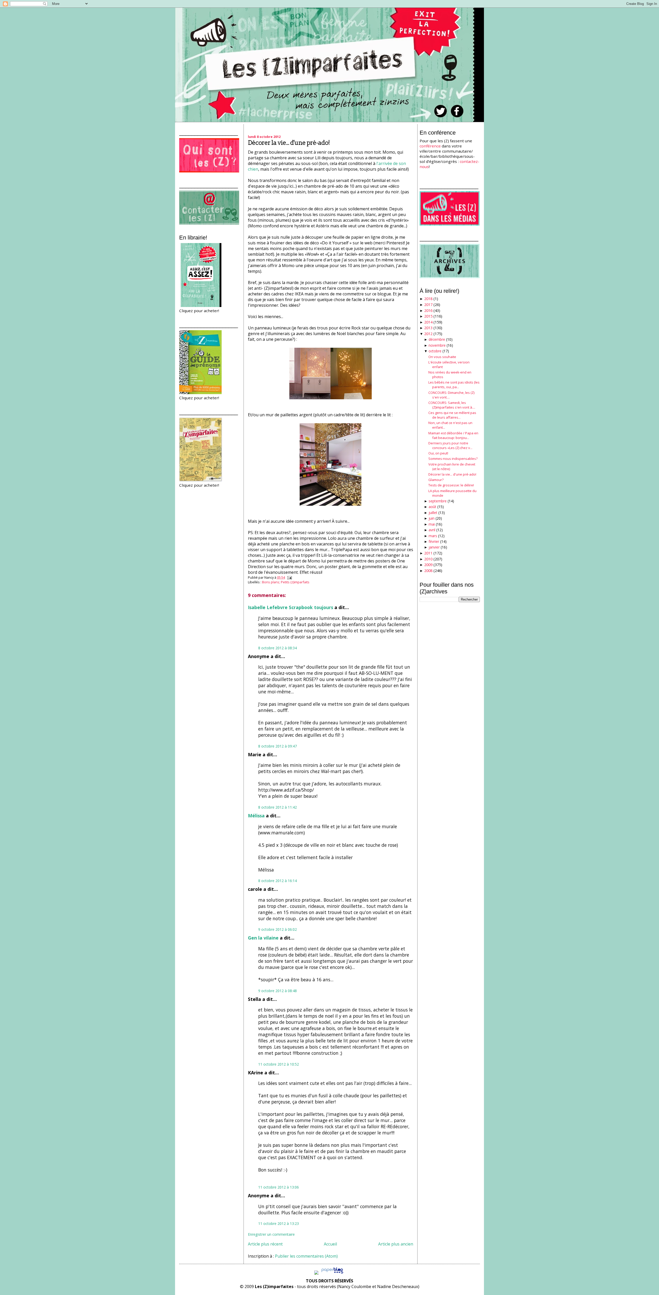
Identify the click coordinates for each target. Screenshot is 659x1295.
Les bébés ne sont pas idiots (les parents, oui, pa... (454, 384)
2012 (428, 333)
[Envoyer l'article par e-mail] (289, 577)
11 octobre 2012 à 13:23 (278, 1223)
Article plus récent (265, 1244)
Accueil (330, 1244)
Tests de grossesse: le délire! (451, 485)
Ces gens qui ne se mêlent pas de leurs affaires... (452, 415)
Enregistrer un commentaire (271, 1234)
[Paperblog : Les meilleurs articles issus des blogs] (332, 1273)
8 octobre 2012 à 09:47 (277, 746)
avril (432, 529)
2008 (428, 570)
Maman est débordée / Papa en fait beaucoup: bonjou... (453, 435)
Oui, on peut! (438, 453)
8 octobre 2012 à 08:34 (277, 647)
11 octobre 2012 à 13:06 (278, 1187)
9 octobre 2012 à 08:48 (277, 990)
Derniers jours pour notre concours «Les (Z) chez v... (450, 445)
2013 (428, 327)
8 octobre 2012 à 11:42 (277, 807)
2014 (428, 322)
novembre (437, 345)
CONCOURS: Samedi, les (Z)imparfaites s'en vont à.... (451, 405)
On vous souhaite (442, 356)
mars (433, 535)
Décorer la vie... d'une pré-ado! (289, 142)
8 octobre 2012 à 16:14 (277, 880)
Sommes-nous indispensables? (453, 458)
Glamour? (436, 479)
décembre (437, 339)
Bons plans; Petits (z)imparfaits (285, 582)
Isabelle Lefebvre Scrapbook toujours (290, 607)
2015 (428, 316)
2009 (428, 564)
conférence (430, 145)
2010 (428, 559)
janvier (434, 547)
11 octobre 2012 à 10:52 (278, 1064)
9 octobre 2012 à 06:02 (277, 929)
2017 (428, 304)
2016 (428, 310)
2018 (428, 298)
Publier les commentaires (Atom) (306, 1256)
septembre (438, 501)
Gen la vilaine (263, 938)
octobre (435, 350)
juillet (433, 512)
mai (432, 524)
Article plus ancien (395, 1244)
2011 (428, 553)
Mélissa (256, 815)
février (434, 541)
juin (432, 518)
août (432, 506)
